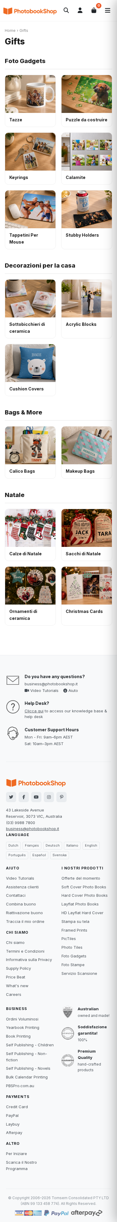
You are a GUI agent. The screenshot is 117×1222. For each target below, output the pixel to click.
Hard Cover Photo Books (85, 895)
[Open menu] (107, 10)
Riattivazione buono (24, 912)
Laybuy (13, 1124)
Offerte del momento (81, 878)
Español (39, 855)
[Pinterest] (61, 797)
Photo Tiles (72, 947)
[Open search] (66, 10)
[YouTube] (36, 797)
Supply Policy (18, 968)
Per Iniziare (16, 1153)
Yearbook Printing (22, 1027)
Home (10, 30)
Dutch (13, 845)
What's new (17, 985)
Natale (15, 495)
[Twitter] (11, 797)
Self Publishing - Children (30, 1044)
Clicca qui (34, 710)
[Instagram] (49, 797)
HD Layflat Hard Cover (83, 912)
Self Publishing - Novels (28, 1068)
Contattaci (16, 895)
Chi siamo (15, 942)
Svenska (59, 855)
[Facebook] (24, 797)
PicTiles (69, 938)
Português (17, 855)
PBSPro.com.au (20, 1085)
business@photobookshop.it (51, 683)
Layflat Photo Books (80, 904)
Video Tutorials (43, 690)
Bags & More (23, 412)
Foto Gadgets (25, 61)
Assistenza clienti (22, 886)
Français (32, 845)
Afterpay (14, 1132)
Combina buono (21, 904)
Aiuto (72, 690)
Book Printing (18, 1036)
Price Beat (15, 977)
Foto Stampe (73, 964)
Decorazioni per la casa (40, 265)
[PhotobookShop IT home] (30, 10)
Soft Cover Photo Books (84, 886)
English (91, 845)
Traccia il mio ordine (25, 921)
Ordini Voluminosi (22, 1019)
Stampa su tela (75, 921)
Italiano (72, 845)
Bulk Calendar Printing (27, 1077)
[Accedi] (80, 10)
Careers (13, 994)
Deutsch (53, 845)
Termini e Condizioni (25, 951)
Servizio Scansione (79, 973)
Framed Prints (74, 930)
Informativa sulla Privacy (29, 959)
